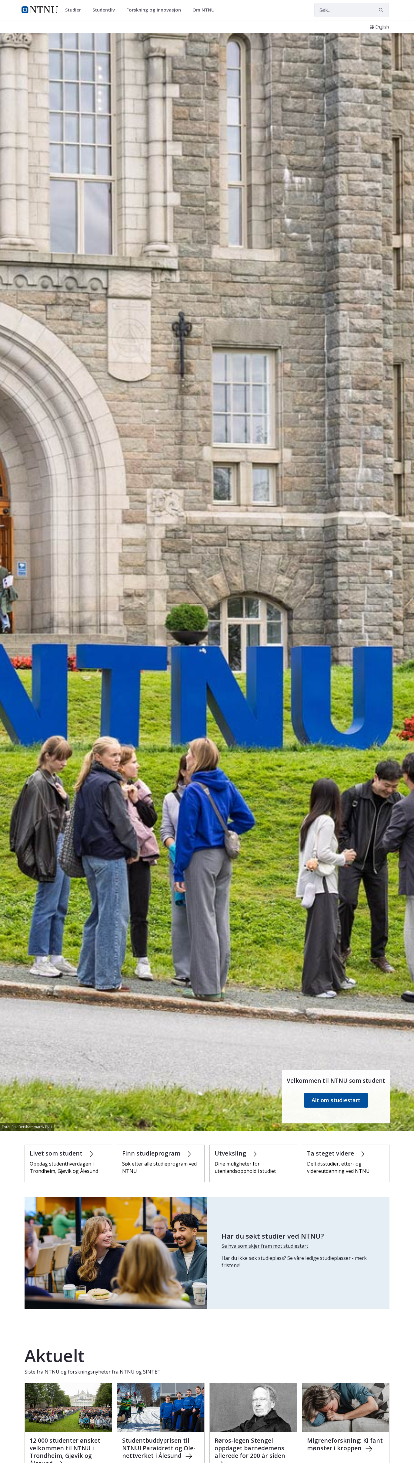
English (382, 27)
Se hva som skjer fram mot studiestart (265, 1246)
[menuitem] (75, 10)
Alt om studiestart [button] (336, 1100)
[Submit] (382, 10)
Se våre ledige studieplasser (319, 1258)
